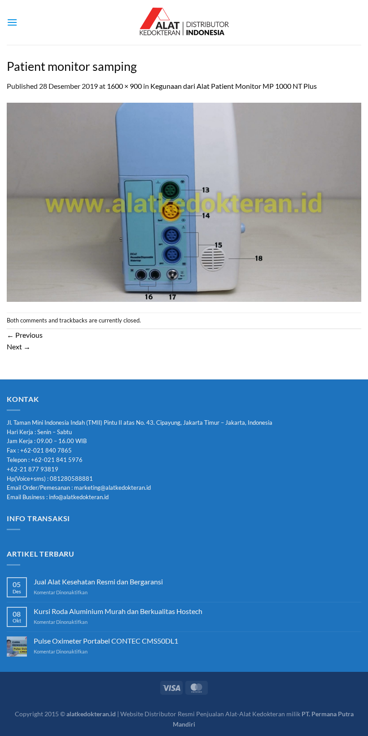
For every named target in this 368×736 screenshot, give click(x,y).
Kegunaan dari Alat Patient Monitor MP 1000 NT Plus (233, 86)
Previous (25, 335)
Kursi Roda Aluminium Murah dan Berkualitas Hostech (118, 611)
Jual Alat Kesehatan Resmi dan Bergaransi (98, 581)
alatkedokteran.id (91, 714)
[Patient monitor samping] (184, 201)
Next (19, 346)
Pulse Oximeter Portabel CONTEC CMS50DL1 (106, 640)
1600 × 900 (124, 86)
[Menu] (12, 22)
